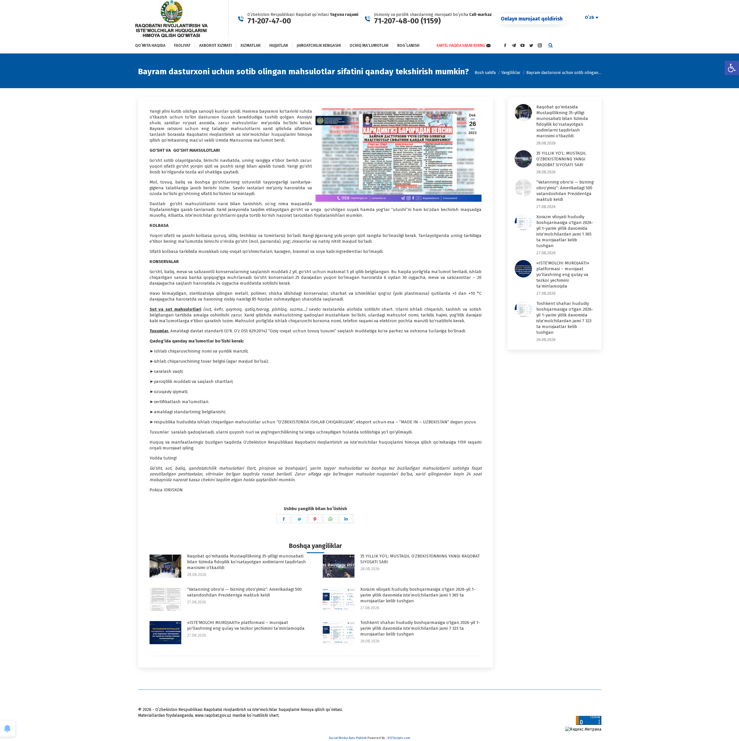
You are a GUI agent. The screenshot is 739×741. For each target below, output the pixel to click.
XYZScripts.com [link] (398, 738)
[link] (732, 68)
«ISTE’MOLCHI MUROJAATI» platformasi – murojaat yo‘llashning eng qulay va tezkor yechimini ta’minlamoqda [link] (246, 625)
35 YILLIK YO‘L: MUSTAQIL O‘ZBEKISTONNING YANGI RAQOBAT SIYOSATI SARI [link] (420, 558)
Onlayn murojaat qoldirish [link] (532, 19)
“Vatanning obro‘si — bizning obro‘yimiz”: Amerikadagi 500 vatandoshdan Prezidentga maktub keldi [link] (244, 592)
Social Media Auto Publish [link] (348, 738)
